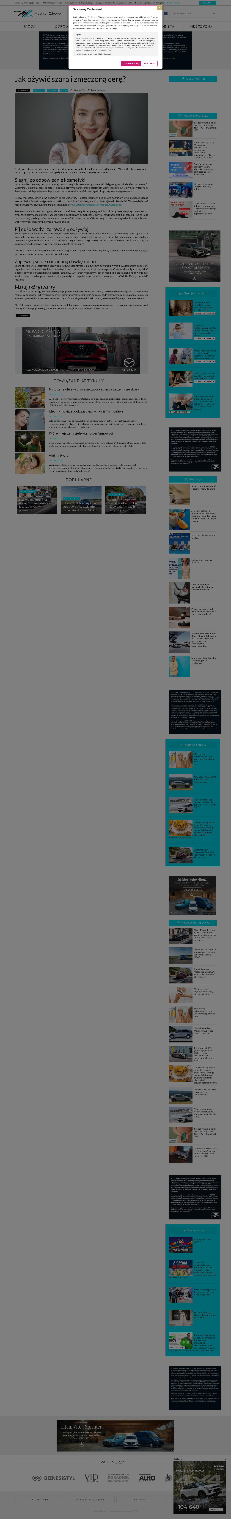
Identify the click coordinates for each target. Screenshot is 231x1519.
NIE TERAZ (150, 63)
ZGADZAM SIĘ (131, 63)
